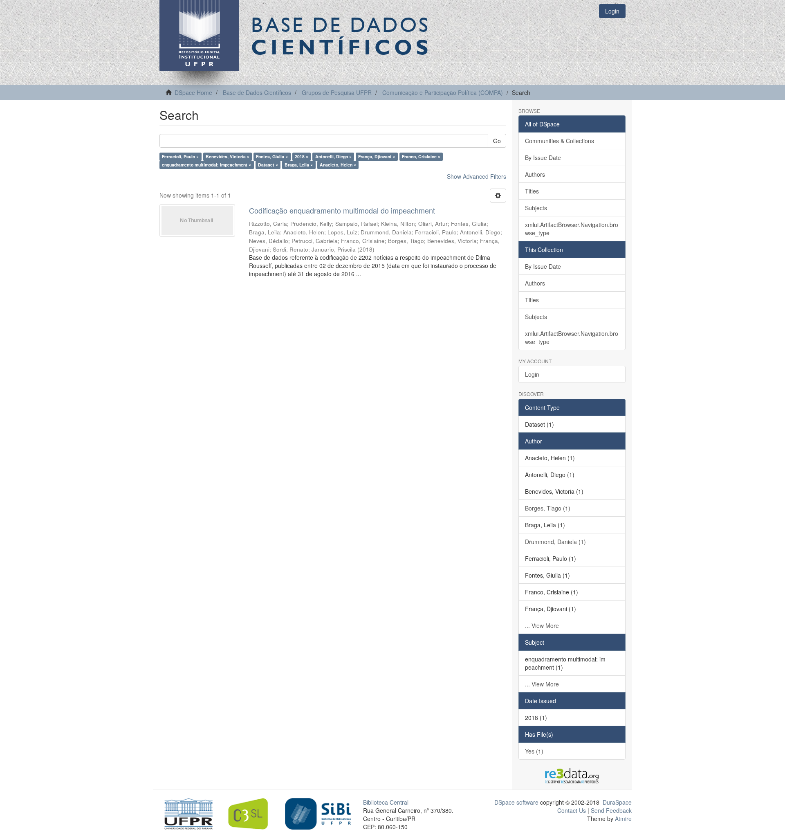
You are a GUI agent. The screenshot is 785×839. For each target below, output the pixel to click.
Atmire (622, 818)
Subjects (536, 208)
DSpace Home (193, 92)
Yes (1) (534, 751)
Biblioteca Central (385, 802)
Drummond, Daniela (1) (555, 542)
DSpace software (516, 802)
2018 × (301, 156)
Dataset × (268, 165)
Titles (532, 191)
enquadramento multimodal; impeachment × (206, 165)
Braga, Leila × (299, 165)
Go (497, 141)
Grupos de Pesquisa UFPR (337, 92)
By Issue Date (543, 157)
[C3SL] (252, 813)
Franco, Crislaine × (421, 156)
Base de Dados (341, 35)
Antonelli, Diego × (333, 156)
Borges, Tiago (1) (547, 508)
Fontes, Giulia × (272, 156)
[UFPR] (186, 813)
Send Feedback (611, 810)
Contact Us (571, 810)
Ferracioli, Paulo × (180, 156)
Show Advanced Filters (476, 176)
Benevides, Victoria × (227, 156)
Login (532, 374)
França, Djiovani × (376, 156)
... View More (542, 625)
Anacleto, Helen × (338, 165)
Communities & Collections (559, 141)
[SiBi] (318, 813)
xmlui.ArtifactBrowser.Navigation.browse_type (571, 228)
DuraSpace (617, 802)
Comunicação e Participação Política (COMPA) (442, 92)
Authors (535, 174)
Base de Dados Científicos (257, 92)
